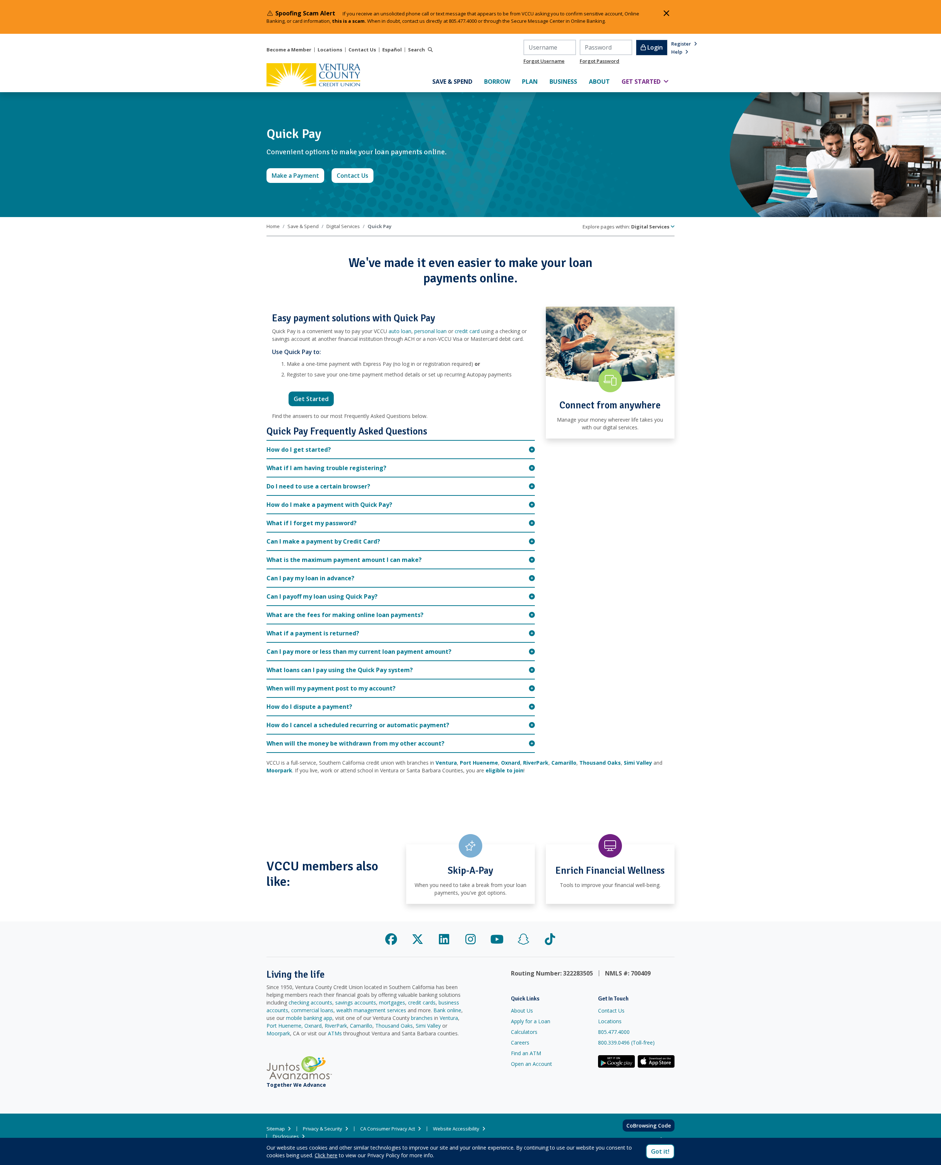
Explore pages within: (626, 226)
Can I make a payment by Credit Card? (323, 541)
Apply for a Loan (530, 1021)
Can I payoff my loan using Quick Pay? (322, 596)
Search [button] (416, 49)
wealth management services (371, 1010)
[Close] (666, 13)
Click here (326, 1155)
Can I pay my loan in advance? (310, 578)
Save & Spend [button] (455, 81)
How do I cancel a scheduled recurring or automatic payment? (358, 725)
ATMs (335, 1033)
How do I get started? (298, 450)
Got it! (660, 1151)
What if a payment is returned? (312, 633)
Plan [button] (533, 81)
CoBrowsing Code (648, 1125)
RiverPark (336, 1025)
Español (392, 49)
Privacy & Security (322, 1128)
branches (422, 1017)
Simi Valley (428, 1025)
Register (681, 43)
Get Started (314, 398)
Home (273, 226)
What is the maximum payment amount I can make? (344, 560)
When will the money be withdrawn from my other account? (356, 743)
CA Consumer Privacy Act (387, 1128)
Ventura (449, 1017)
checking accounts (310, 1002)
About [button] (602, 81)
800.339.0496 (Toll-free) (626, 1042)
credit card (467, 331)
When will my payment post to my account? (331, 688)
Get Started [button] (648, 81)
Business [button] (566, 81)
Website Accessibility (456, 1128)
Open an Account (531, 1063)
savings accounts (355, 1002)
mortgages (392, 1002)
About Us (522, 1010)
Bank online (447, 1010)
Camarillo (361, 1025)
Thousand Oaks (394, 1025)
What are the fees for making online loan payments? (344, 615)
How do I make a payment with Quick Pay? (329, 505)
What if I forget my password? (311, 523)
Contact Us (362, 49)
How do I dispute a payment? (309, 707)
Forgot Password (599, 61)
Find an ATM (526, 1053)
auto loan (400, 331)
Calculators (524, 1031)
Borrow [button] (500, 81)
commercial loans (312, 1010)
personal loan (430, 331)
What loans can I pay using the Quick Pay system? (339, 670)
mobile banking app (309, 1017)
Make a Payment (298, 175)
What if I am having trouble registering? (326, 468)
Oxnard (313, 1025)
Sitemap (275, 1128)
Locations (330, 49)
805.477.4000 (614, 1031)
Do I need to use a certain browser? (318, 486)
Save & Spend (303, 226)
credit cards (422, 1002)
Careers (520, 1042)
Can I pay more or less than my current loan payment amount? (358, 652)
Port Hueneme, (284, 1025)
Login (654, 47)
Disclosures (286, 1136)
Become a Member (288, 49)
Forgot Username (544, 61)
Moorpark (278, 1033)
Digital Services (343, 226)
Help (676, 51)
